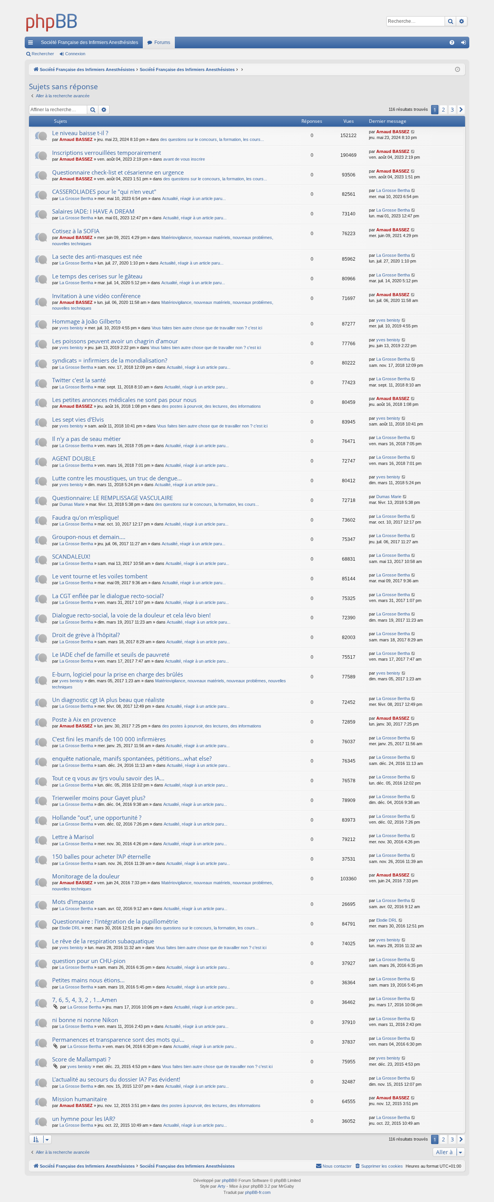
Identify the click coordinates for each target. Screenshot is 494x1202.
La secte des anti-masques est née (97, 256)
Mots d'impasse (73, 901)
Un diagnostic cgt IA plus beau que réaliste (108, 700)
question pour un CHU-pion (88, 961)
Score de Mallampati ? (81, 1059)
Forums (162, 42)
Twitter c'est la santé (79, 380)
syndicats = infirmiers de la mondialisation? (109, 360)
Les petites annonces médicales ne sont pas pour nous (124, 399)
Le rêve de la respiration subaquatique (103, 941)
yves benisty (71, 328)
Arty (221, 1186)
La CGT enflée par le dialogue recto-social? (108, 596)
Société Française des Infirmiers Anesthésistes (89, 42)
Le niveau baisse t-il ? (80, 133)
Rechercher (43, 53)
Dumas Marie (72, 504)
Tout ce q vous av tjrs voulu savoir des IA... (108, 778)
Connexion (75, 53)
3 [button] (452, 109)
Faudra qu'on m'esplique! (85, 517)
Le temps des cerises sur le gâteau (97, 276)
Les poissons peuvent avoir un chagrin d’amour (115, 341)
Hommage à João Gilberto (86, 321)
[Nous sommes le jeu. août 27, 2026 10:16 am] (457, 69)
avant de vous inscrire (184, 159)
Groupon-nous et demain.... (88, 537)
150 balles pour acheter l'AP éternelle (101, 856)
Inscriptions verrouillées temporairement (106, 152)
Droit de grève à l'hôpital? (86, 635)
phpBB (228, 1180)
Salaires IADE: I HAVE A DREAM (93, 211)
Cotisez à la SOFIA (76, 231)
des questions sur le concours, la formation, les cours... (212, 139)
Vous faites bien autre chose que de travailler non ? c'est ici (207, 328)
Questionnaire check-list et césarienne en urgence (118, 172)
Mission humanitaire (79, 1099)
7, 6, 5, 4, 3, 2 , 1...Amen (84, 1000)
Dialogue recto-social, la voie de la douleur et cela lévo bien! (131, 615)
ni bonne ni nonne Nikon (85, 1020)
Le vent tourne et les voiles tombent (99, 576)
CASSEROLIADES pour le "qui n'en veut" (104, 191)
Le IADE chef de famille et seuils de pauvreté (110, 654)
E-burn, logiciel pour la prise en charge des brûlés (117, 674)
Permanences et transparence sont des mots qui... (118, 1039)
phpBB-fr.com (258, 1192)
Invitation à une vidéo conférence (96, 296)
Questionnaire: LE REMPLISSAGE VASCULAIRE (112, 498)
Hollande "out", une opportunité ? (96, 817)
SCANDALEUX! (71, 556)
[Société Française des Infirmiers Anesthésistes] (52, 21)
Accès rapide (32, 44)
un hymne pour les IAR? (83, 1118)
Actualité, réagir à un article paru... (194, 198)
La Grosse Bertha (76, 198)
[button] (461, 109)
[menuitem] (452, 42)
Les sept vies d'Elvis (78, 419)
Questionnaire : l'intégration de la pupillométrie (115, 921)
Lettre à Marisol (73, 837)
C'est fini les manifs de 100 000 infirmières (109, 739)
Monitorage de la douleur (86, 876)
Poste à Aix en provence (84, 719)
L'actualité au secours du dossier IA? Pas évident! (116, 1079)
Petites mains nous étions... (88, 980)
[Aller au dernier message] (413, 132)
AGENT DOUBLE (73, 458)
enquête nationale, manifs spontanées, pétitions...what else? (131, 758)
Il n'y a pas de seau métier (86, 438)
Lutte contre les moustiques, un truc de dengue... (117, 478)
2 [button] (443, 109)
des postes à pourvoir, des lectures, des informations (211, 406)
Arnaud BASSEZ (76, 139)
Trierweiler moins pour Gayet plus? (98, 798)
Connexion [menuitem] (465, 44)
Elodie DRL (69, 928)
